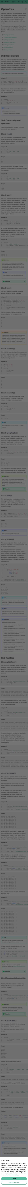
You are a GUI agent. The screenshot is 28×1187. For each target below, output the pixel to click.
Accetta (14, 1178)
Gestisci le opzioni (14, 1182)
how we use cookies (12, 1175)
